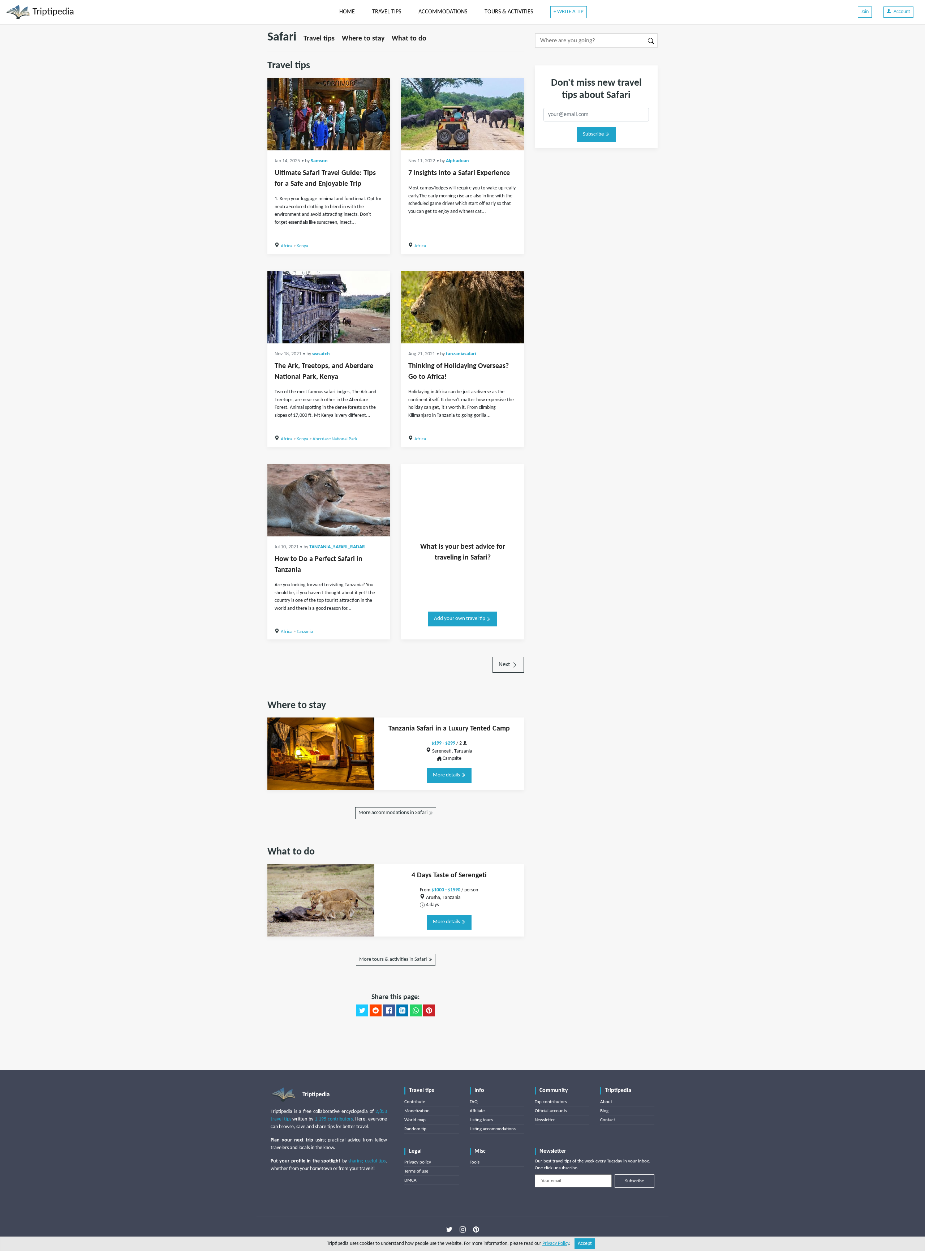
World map (415, 1120)
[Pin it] (429, 1010)
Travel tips (319, 38)
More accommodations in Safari (393, 812)
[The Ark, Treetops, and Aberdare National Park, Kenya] (328, 307)
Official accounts (551, 1111)
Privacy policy (417, 1162)
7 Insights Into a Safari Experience (459, 173)
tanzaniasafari (461, 354)
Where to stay (363, 38)
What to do (409, 38)
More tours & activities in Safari (393, 959)
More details (447, 775)
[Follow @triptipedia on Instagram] (462, 1230)
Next (505, 664)
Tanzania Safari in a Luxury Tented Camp (449, 728)
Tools (474, 1162)
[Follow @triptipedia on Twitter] (449, 1230)
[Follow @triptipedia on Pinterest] (476, 1230)
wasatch (321, 354)
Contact (607, 1120)
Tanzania (305, 631)
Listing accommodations (493, 1129)
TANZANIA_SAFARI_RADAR (337, 547)
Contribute (414, 1102)
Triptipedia (52, 12)
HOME (347, 12)
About (606, 1102)
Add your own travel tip (460, 618)
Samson (319, 161)
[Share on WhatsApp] (416, 1010)
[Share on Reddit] (376, 1010)
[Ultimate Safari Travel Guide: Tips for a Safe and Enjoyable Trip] (328, 114)
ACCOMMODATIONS (442, 12)
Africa (286, 246)
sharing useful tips (367, 1161)
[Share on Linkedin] (402, 1010)
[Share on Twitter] (362, 1010)
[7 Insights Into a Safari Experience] (462, 114)
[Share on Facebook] (389, 1010)
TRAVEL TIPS (386, 12)
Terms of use (416, 1171)
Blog (604, 1111)
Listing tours (481, 1120)
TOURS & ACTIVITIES (509, 12)
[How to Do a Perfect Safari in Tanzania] (328, 500)
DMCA (410, 1180)
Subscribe (594, 134)
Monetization (417, 1111)
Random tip (415, 1129)
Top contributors (551, 1102)
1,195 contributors (334, 1119)
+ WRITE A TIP (569, 11)
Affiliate (477, 1111)
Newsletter (545, 1120)
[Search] (651, 40)
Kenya (302, 246)
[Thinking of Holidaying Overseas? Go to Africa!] (462, 307)
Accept (585, 1243)
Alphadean (457, 161)
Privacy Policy (555, 1243)
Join (865, 11)
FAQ (474, 1102)
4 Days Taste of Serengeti (449, 875)
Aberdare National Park (335, 439)
